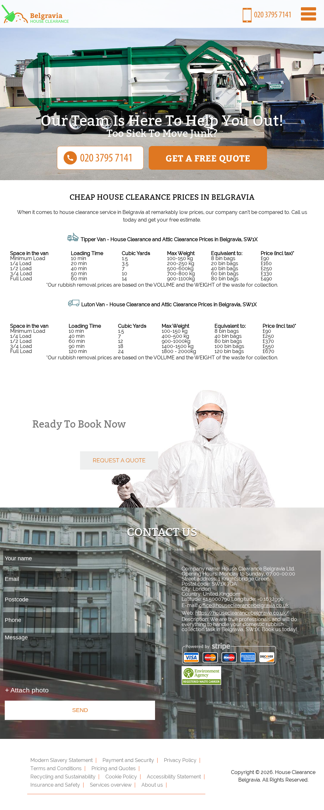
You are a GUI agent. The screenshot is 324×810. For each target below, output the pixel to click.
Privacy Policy (180, 760)
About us (152, 785)
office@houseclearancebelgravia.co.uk (244, 605)
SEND (80, 710)
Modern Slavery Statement (61, 760)
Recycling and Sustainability (63, 777)
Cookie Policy (121, 777)
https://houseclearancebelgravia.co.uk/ (242, 613)
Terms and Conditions (56, 768)
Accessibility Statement (174, 777)
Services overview (111, 785)
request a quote (119, 460)
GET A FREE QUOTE (207, 158)
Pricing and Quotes (113, 768)
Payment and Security (128, 760)
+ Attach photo (27, 690)
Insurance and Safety (55, 785)
